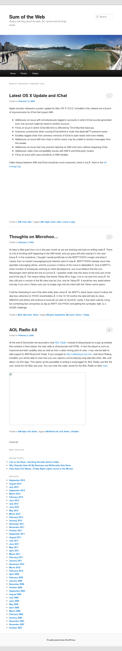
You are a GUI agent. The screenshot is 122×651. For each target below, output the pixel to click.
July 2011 (13, 540)
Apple (47, 221)
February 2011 (16, 557)
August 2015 (15, 483)
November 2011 (16, 527)
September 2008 (17, 590)
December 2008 (16, 584)
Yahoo (35, 314)
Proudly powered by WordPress (61, 639)
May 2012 (13, 510)
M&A (20, 314)
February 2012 (16, 517)
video (59, 221)
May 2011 (13, 547)
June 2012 (14, 506)
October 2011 (15, 530)
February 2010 (16, 570)
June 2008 (14, 600)
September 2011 (17, 533)
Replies (75, 431)
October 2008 (15, 587)
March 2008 (14, 610)
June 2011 (14, 543)
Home (13, 73)
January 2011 (15, 560)
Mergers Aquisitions (56, 314)
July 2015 (13, 486)
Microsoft (27, 314)
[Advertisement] (61, 194)
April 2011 (14, 550)
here (105, 365)
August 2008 (15, 594)
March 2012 (14, 513)
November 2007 (16, 624)
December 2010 (16, 564)
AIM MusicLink (51, 431)
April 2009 (14, 574)
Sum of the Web (27, 16)
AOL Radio (60, 342)
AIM (19, 221)
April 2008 (14, 607)
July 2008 (13, 597)
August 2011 (15, 537)
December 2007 (16, 620)
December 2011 (16, 523)
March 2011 (14, 553)
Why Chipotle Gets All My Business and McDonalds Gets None (40, 465)
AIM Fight (22, 431)
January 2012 (15, 520)
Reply (85, 314)
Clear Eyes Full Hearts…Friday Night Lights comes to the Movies (41, 468)
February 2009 (16, 577)
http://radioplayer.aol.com (79, 354)
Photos (23, 73)
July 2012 (13, 503)
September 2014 (17, 490)
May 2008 (13, 604)
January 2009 (15, 580)
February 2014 (16, 496)
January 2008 (15, 617)
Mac (30, 221)
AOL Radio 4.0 (23, 329)
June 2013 (14, 500)
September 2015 (17, 480)
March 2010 (14, 567)
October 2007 (15, 627)
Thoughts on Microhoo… (33, 236)
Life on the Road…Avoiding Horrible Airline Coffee (34, 461)
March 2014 (14, 493)
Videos (35, 73)
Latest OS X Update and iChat (38, 95)
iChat (24, 221)
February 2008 (16, 614)
